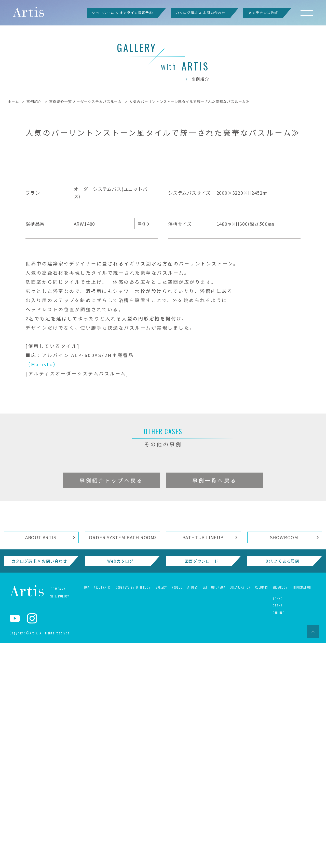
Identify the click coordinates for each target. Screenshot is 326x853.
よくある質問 (282, 770)
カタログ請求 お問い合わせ (39, 770)
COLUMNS (261, 797)
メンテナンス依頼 (263, 12)
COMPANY (57, 798)
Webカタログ (120, 770)
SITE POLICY (59, 805)
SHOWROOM (284, 747)
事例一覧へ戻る (214, 690)
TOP (86, 797)
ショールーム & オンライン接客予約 (122, 12)
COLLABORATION (240, 797)
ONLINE (278, 822)
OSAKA (278, 815)
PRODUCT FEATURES (185, 797)
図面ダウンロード (202, 770)
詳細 (141, 433)
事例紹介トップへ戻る (111, 690)
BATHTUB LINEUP (203, 747)
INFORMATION (302, 797)
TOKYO (278, 808)
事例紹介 (34, 101)
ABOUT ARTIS (40, 747)
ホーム (13, 101)
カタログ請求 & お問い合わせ (200, 12)
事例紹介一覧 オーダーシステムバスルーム (85, 101)
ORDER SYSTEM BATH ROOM (122, 747)
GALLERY (161, 797)
